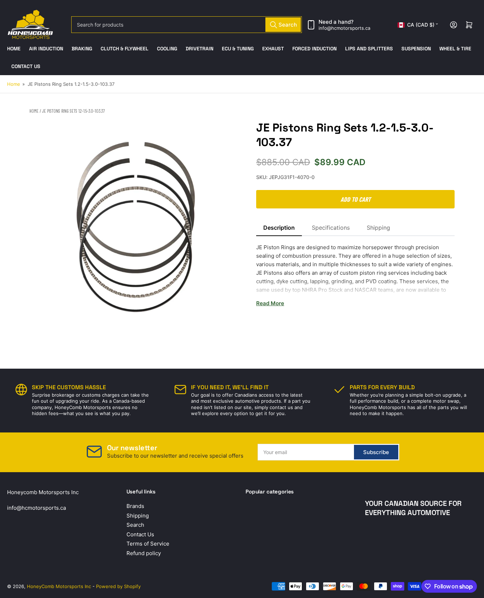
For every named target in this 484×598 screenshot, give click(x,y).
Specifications (331, 227)
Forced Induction (314, 48)
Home (14, 48)
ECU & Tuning (238, 48)
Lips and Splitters (369, 48)
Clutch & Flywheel (124, 48)
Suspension (416, 48)
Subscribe (376, 452)
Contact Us (25, 66)
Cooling (167, 48)
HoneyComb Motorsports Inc (59, 586)
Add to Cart (356, 199)
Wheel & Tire (455, 48)
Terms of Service (147, 543)
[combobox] (186, 24)
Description (279, 227)
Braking (82, 48)
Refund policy (143, 553)
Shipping (378, 227)
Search (135, 524)
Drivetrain (199, 48)
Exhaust (273, 48)
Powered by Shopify (118, 586)
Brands (135, 506)
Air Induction (46, 48)
